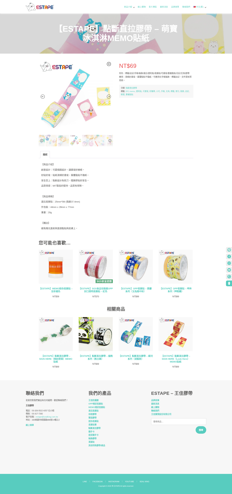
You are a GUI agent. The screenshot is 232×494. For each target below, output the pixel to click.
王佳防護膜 (93, 400)
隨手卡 (91, 431)
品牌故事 (175, 7)
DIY (127, 91)
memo (132, 91)
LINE (85, 481)
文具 (168, 91)
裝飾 (182, 91)
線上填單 (30, 425)
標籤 (172, 91)
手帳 (163, 91)
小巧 (158, 91)
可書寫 (145, 91)
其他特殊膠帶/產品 (96, 445)
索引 (177, 91)
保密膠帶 (92, 414)
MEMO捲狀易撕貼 (96, 407)
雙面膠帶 (92, 418)
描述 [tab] (45, 154)
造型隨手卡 (93, 435)
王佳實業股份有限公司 (161, 414)
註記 (187, 91)
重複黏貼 (129, 94)
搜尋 (201, 430)
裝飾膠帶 (92, 438)
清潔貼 (91, 442)
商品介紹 (128, 7)
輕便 (123, 94)
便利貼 (139, 91)
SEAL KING (144, 481)
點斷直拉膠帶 (131, 88)
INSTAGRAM (113, 481)
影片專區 (153, 7)
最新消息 (164, 7)
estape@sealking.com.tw (47, 417)
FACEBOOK (98, 481)
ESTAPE (117, 486)
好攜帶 (152, 91)
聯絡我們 (186, 7)
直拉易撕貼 (93, 411)
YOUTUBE (129, 481)
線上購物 (142, 7)
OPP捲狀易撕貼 (95, 404)
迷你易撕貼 (93, 421)
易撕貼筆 (92, 425)
